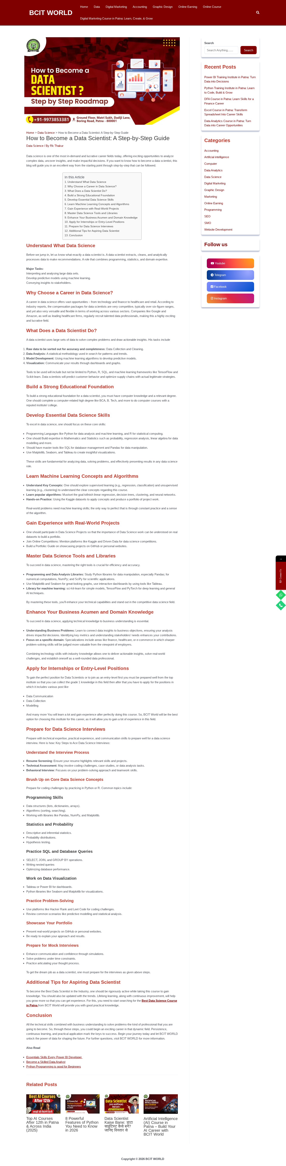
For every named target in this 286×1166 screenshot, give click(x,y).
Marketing (210, 196)
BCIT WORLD (50, 12)
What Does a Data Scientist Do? (87, 190)
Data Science (34, 145)
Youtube (219, 263)
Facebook (220, 286)
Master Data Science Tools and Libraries (93, 213)
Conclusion (76, 235)
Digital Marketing (214, 183)
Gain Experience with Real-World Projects (93, 208)
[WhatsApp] (281, 595)
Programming (213, 209)
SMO (207, 223)
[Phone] (281, 605)
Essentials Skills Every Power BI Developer (54, 1057)
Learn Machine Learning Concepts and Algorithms (98, 204)
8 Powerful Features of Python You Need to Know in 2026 (81, 1124)
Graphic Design (214, 190)
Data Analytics (213, 170)
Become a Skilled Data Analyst (45, 1061)
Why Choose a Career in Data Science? (92, 186)
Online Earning (213, 203)
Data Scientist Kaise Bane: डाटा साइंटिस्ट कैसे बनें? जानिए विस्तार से (118, 1124)
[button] (258, 12)
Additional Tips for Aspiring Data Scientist (94, 230)
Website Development (218, 229)
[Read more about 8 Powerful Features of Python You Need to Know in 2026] (82, 1103)
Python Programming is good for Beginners (53, 1066)
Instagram (220, 298)
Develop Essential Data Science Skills (91, 199)
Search (248, 50)
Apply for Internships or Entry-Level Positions (96, 221)
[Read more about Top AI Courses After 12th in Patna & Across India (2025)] (43, 1103)
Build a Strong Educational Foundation (91, 195)
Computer (210, 163)
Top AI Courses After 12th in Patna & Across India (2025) (42, 1124)
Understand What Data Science (87, 181)
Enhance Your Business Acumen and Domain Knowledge (103, 217)
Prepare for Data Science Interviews (91, 226)
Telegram (220, 275)
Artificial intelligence (216, 157)
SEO (207, 216)
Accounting (211, 150)
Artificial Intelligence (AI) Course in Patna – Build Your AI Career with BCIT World (161, 1126)
